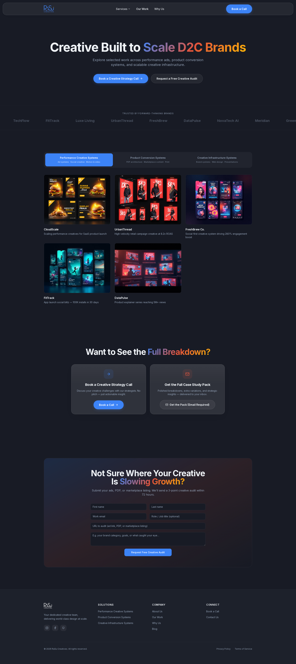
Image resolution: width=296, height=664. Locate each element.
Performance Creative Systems (115, 611)
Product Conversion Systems (114, 617)
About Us (157, 611)
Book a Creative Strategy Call (119, 78)
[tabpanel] (148, 239)
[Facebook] (55, 628)
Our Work (142, 9)
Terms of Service (243, 649)
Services (121, 9)
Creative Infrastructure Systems (115, 623)
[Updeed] (63, 628)
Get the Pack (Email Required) (189, 404)
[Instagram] (47, 628)
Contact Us (212, 617)
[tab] (79, 159)
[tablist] (148, 160)
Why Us (159, 9)
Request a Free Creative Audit (177, 78)
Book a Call (239, 9)
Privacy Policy (224, 649)
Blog (154, 628)
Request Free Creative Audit (148, 552)
